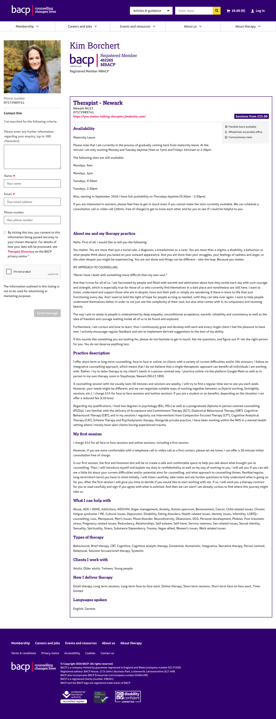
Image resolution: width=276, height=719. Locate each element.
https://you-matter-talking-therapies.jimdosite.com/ (109, 116)
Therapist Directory (21, 251)
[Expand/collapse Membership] (37, 26)
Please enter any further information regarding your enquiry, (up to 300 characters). (29, 136)
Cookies (90, 653)
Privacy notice (50, 653)
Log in (260, 11)
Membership (25, 26)
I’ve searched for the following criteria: (30, 121)
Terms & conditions (23, 653)
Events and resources (135, 26)
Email (8, 194)
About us (190, 26)
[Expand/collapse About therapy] (259, 26)
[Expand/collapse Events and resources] (154, 26)
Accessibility (72, 653)
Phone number (14, 212)
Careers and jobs (80, 26)
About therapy (245, 26)
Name (8, 176)
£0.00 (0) (238, 11)
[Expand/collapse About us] (200, 26)
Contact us (107, 653)
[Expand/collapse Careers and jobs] (96, 26)
